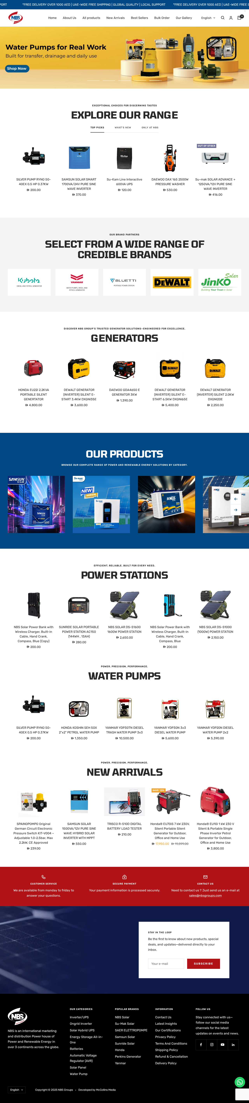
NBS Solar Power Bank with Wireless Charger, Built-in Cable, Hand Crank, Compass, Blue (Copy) (33, 634)
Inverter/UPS (79, 1017)
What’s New (123, 127)
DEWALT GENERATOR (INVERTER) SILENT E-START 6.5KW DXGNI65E (170, 394)
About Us (69, 18)
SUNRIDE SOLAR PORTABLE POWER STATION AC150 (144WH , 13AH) (79, 631)
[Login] (231, 17)
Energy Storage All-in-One (86, 1039)
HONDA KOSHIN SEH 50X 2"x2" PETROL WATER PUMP (79, 730)
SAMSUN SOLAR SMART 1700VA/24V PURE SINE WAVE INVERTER (79, 184)
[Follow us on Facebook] (201, 1044)
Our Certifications (168, 1030)
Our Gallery (184, 18)
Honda (119, 1050)
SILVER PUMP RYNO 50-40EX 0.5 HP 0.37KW (33, 182)
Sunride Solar (125, 1043)
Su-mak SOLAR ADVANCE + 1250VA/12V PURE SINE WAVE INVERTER (215, 184)
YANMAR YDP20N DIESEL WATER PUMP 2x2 (215, 730)
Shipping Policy (166, 1050)
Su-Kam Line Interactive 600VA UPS (124, 182)
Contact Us (163, 1017)
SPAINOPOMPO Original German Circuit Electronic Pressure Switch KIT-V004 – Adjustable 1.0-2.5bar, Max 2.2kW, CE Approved (33, 833)
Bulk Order (162, 18)
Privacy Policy (165, 1037)
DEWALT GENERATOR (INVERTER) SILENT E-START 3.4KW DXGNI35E (78, 394)
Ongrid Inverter (81, 1024)
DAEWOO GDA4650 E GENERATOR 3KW (124, 392)
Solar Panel (78, 1067)
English (206, 18)
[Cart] (239, 17)
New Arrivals (115, 18)
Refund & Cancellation (171, 1056)
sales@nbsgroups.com (205, 895)
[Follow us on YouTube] (222, 1044)
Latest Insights (166, 1024)
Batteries (76, 1049)
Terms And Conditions (171, 1043)
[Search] (222, 17)
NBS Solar (122, 1017)
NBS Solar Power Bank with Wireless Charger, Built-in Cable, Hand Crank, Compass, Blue (170, 634)
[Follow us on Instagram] (211, 1044)
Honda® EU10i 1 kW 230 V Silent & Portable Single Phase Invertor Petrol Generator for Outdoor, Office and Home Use (215, 833)
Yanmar (120, 1063)
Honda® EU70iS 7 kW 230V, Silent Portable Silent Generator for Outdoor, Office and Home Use (170, 831)
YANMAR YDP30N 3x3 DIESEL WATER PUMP (170, 730)
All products (91, 18)
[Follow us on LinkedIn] (233, 1044)
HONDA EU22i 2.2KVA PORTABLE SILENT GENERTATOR (33, 394)
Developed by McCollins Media (97, 1090)
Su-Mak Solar (124, 1024)
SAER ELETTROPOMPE (131, 1030)
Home (52, 18)
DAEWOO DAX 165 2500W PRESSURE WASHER (170, 182)
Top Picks (97, 127)
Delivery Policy (166, 1063)
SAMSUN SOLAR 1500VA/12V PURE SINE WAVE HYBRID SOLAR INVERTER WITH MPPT (79, 831)
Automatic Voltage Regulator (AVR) (83, 1058)
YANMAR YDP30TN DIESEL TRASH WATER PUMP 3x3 (124, 730)
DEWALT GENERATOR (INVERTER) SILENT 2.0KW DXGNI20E (215, 394)
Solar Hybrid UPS (82, 1030)
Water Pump (79, 1074)
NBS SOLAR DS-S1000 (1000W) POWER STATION (215, 629)
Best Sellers (139, 18)
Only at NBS (150, 127)
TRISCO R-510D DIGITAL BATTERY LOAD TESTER (124, 826)
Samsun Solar (125, 1037)
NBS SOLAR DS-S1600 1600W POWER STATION (124, 629)
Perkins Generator (128, 1056)
